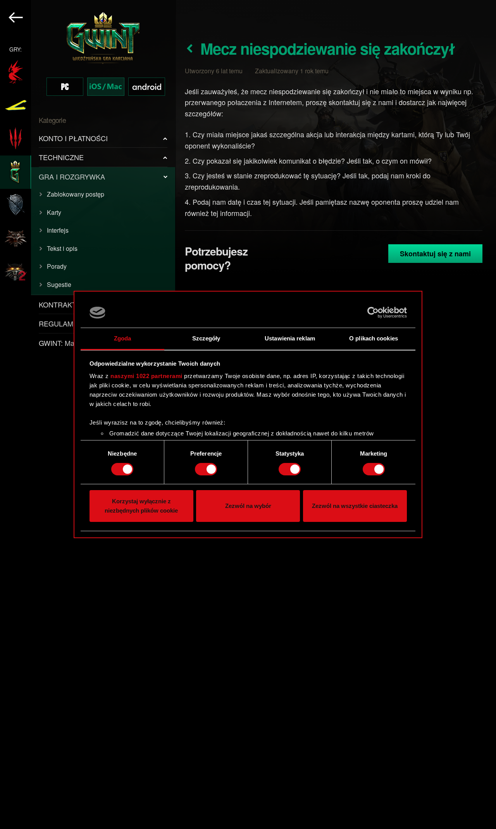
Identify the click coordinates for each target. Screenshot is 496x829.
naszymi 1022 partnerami (146, 376)
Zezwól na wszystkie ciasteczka (355, 506)
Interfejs (58, 230)
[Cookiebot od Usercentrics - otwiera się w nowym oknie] (373, 312)
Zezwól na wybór (248, 506)
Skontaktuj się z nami (435, 254)
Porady (57, 266)
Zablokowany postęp (75, 194)
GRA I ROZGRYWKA (72, 176)
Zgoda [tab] (122, 338)
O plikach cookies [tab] (373, 338)
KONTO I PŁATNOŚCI (73, 138)
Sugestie (59, 284)
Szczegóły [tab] (206, 338)
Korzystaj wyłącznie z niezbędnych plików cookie (141, 506)
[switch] (206, 469)
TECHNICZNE (61, 157)
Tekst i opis (62, 248)
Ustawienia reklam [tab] (290, 338)
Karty (54, 212)
